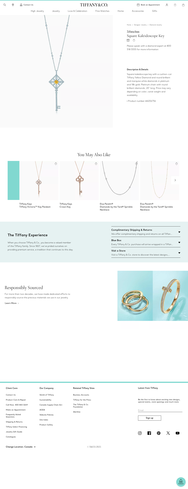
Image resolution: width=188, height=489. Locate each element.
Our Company (47, 388)
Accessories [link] (138, 11)
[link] (13, 5)
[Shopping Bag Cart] (183, 5)
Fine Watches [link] (102, 11)
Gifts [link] (154, 11)
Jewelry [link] (56, 11)
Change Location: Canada (19, 446)
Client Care (11, 388)
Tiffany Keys (133, 31)
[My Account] (167, 5)
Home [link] (121, 11)
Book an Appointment (150, 5)
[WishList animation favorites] (175, 5)
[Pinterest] (159, 433)
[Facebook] (149, 433)
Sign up (149, 418)
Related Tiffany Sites (84, 388)
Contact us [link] (28, 5)
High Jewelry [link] (37, 11)
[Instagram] (140, 433)
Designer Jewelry (140, 25)
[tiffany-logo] (94, 5)
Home (129, 25)
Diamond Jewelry (156, 25)
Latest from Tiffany (148, 388)
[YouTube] (178, 433)
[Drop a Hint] (128, 40)
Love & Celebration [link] (77, 11)
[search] (5, 5)
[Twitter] (168, 433)
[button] (5, 5)
